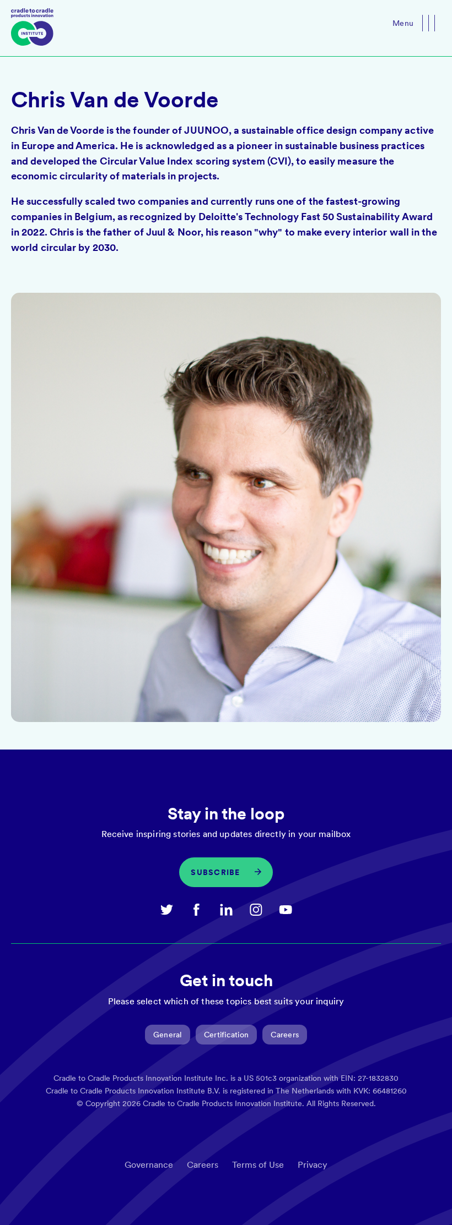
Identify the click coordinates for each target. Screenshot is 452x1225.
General (167, 1034)
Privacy (312, 1165)
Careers (285, 1034)
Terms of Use (258, 1165)
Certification (226, 1034)
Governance (149, 1165)
